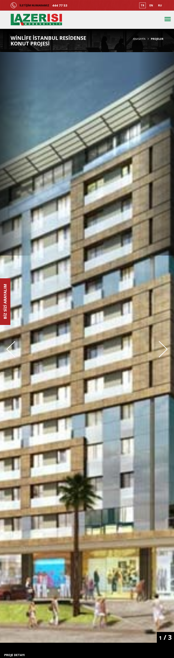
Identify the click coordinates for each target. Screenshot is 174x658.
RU (160, 5)
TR (142, 5)
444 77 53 (59, 5)
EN (151, 5)
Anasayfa (139, 39)
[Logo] (36, 20)
